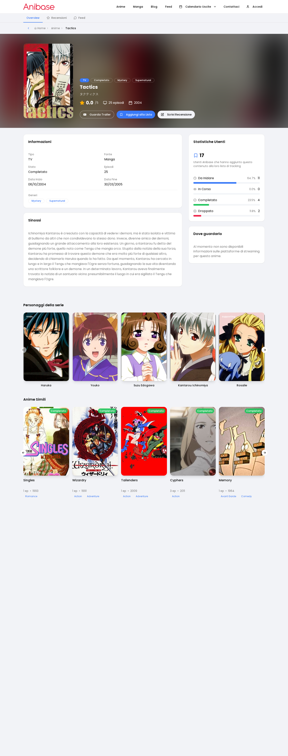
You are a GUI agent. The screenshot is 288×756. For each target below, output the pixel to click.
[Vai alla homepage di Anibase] (38, 7)
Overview (33, 18)
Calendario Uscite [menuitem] (198, 7)
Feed (81, 18)
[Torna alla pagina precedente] (28, 28)
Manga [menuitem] (138, 7)
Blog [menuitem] (154, 7)
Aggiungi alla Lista (139, 115)
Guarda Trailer (100, 115)
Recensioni (59, 18)
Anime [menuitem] (120, 7)
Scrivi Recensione (179, 115)
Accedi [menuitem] (257, 7)
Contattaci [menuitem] (231, 7)
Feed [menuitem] (168, 7)
